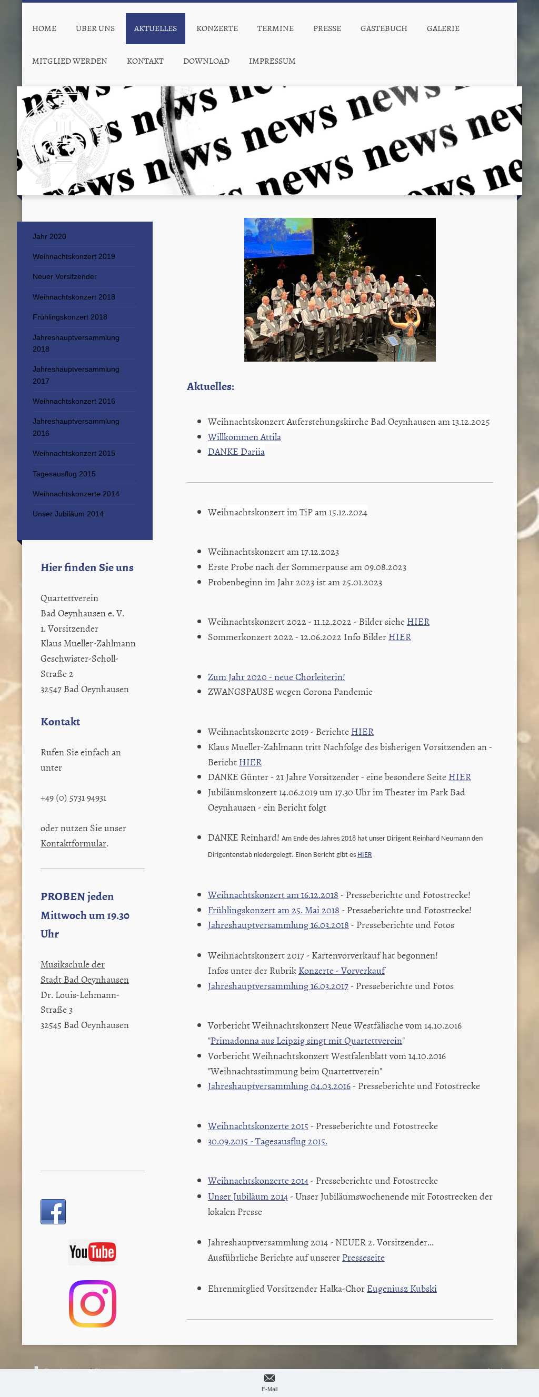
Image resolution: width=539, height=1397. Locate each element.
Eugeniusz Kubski (402, 1288)
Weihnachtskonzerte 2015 (258, 1126)
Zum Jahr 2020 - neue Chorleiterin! (276, 677)
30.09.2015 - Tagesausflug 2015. (267, 1141)
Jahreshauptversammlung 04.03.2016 (279, 1086)
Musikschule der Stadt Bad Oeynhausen (85, 971)
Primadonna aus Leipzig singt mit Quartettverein (306, 1040)
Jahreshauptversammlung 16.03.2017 (278, 986)
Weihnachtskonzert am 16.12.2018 (273, 894)
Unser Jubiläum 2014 (248, 1196)
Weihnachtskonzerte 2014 (258, 1180)
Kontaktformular (73, 843)
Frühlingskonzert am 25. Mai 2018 (274, 910)
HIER (418, 621)
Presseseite (363, 1257)
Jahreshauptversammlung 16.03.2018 (278, 924)
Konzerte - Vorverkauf (341, 970)
